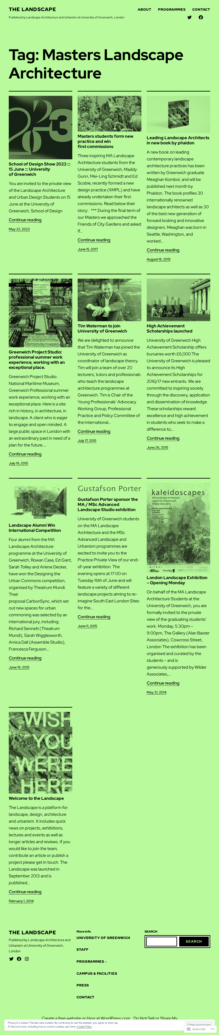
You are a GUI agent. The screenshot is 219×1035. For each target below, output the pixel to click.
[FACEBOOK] (200, 17)
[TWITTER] (189, 17)
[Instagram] (26, 958)
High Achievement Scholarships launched (169, 328)
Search (194, 941)
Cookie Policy (84, 1026)
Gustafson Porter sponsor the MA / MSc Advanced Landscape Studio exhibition (108, 504)
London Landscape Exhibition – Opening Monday (177, 580)
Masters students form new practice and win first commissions (105, 141)
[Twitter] (11, 958)
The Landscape (32, 9)
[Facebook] (19, 958)
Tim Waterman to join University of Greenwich (102, 328)
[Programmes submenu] (106, 962)
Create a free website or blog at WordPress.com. (86, 1018)
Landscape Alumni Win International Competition (35, 528)
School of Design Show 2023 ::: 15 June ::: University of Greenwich (39, 169)
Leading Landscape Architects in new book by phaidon (178, 140)
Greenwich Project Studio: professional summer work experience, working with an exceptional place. (37, 359)
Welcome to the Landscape (36, 798)
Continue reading (25, 220)
